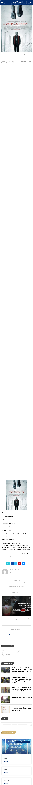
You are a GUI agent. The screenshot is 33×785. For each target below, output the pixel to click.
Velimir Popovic (6, 61)
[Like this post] (8, 563)
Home (3, 54)
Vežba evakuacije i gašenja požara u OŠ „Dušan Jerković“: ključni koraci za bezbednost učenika (22, 689)
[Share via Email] (23, 563)
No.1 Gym (6, 780)
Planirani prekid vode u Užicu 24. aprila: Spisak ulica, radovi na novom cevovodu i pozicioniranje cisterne (22, 669)
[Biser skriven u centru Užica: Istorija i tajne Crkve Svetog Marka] (5, 699)
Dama (5, 769)
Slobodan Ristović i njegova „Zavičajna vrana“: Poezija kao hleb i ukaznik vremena (22, 708)
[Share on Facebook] (12, 563)
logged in (10, 634)
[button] (2, 2)
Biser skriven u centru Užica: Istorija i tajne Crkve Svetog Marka (22, 698)
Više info (6, 761)
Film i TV (18, 54)
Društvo (11, 54)
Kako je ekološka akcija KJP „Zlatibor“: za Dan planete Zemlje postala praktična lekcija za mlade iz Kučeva (22, 680)
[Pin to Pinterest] (19, 563)
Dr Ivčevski (6, 758)
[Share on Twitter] (15, 563)
